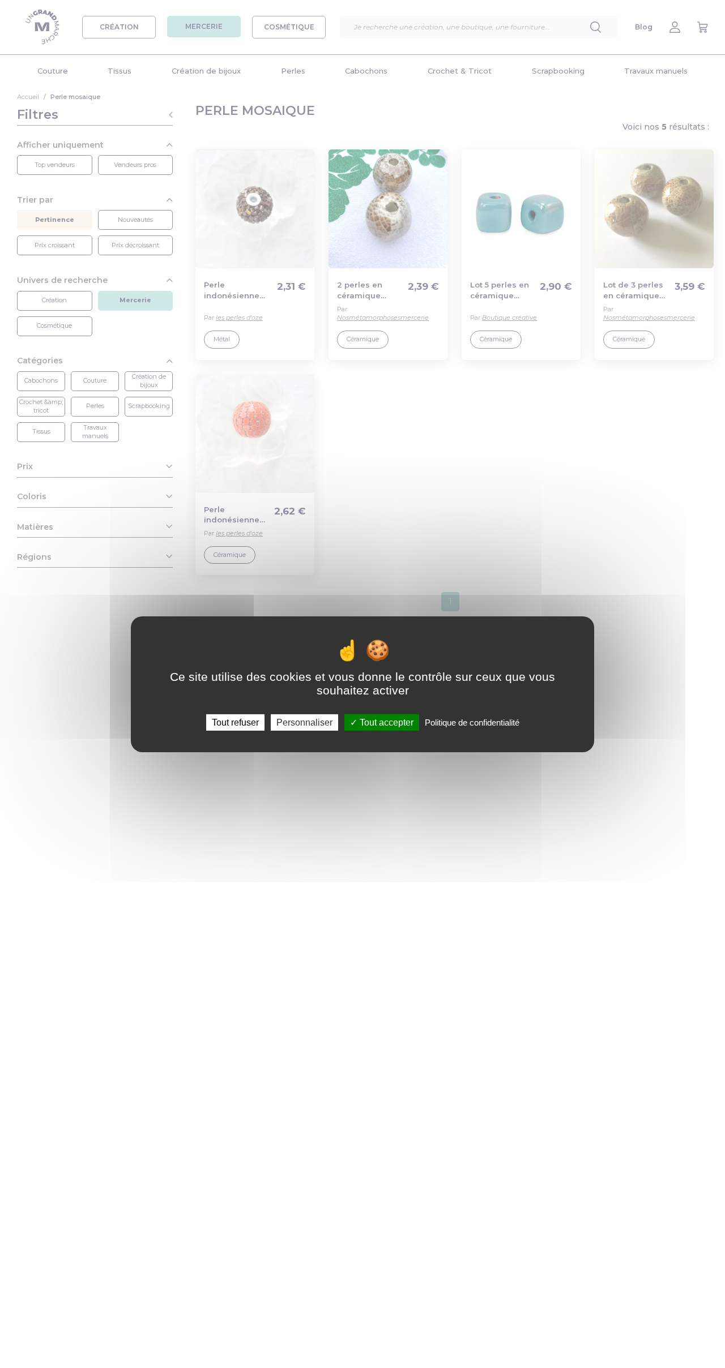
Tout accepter (385, 722)
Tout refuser (235, 722)
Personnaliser (304, 722)
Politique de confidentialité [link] (472, 722)
